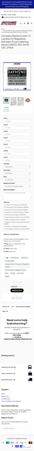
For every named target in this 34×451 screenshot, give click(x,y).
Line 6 (6, 151)
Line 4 (6, 138)
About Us (5, 311)
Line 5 (6, 144)
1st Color (6, 164)
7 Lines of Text (14, 257)
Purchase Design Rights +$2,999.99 (15, 215)
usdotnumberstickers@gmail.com (17, 17)
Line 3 (6, 131)
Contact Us (5, 306)
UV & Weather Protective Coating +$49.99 (17, 229)
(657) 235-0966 (9, 15)
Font (5, 177)
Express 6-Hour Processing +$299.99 (16, 205)
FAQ (13, 306)
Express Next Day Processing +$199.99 (16, 210)
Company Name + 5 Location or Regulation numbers (17, 265)
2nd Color (7, 170)
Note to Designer (9, 190)
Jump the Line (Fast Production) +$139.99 (17, 212)
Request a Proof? (9, 183)
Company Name (9, 261)
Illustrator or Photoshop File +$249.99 (16, 226)
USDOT (7, 276)
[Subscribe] (30, 428)
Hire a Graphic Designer (23, 306)
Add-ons (7, 202)
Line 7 (6, 157)
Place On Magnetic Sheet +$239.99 (15, 220)
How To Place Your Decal (11, 401)
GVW (6, 273)
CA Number (24, 257)
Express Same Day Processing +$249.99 (17, 207)
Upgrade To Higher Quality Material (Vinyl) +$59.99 (16, 223)
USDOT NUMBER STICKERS (19, 438)
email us (18, 337)
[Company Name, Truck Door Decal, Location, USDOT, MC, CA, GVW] (17, 76)
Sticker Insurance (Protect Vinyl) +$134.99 (17, 217)
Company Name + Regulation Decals (15, 270)
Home (2, 29)
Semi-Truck (20, 273)
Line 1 (5, 118)
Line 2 (6, 125)
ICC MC (12, 273)
